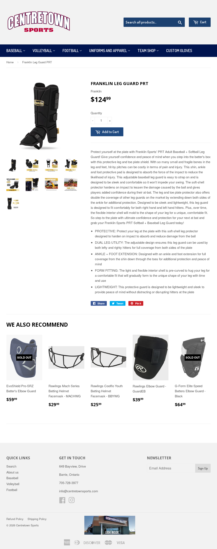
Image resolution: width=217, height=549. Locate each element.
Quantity (96, 113)
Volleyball (43, 50)
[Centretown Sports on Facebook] (62, 501)
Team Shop (147, 50)
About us (12, 472)
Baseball (14, 50)
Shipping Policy (37, 519)
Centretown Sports (27, 525)
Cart (202, 22)
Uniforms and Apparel (108, 50)
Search (11, 466)
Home (10, 62)
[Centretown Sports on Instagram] (71, 501)
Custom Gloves (179, 50)
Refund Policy (15, 519)
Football (71, 50)
